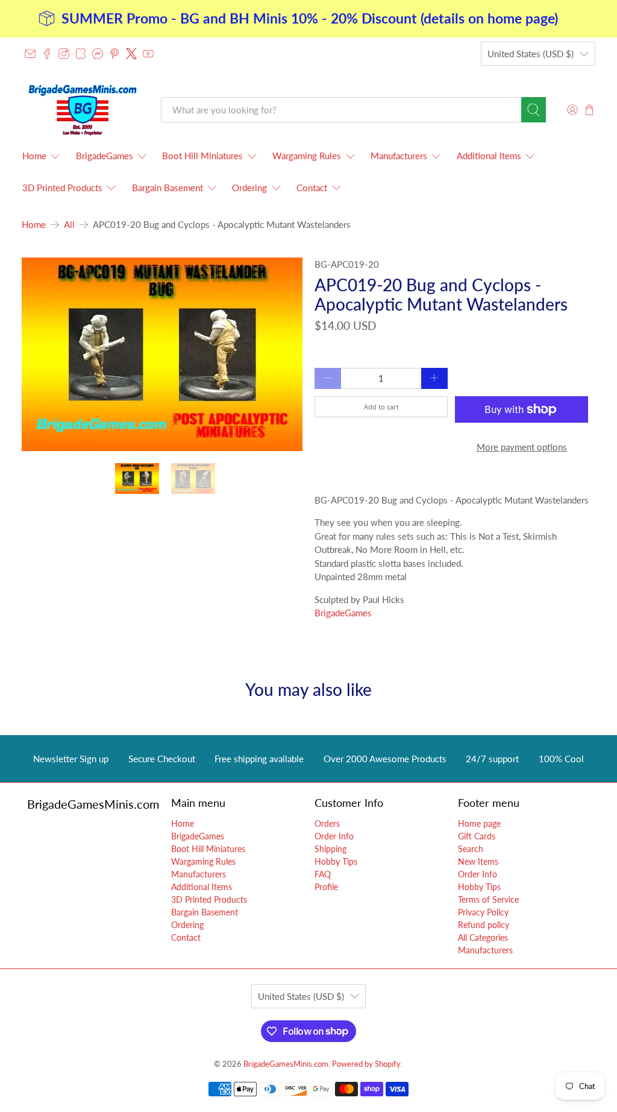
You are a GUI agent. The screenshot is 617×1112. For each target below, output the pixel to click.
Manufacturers (399, 155)
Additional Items (489, 155)
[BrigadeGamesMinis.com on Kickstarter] (80, 53)
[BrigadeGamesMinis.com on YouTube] (148, 53)
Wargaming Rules (306, 155)
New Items (478, 861)
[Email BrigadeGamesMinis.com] (30, 53)
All (69, 224)
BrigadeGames (104, 155)
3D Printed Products (62, 187)
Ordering (249, 187)
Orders (327, 823)
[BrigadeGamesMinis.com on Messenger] (97, 53)
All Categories (483, 937)
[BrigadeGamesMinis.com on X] (131, 53)
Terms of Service (488, 899)
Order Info (334, 836)
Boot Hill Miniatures (202, 155)
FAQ (323, 874)
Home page (479, 823)
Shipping (330, 849)
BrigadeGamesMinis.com (285, 1064)
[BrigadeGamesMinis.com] (82, 110)
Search (470, 849)
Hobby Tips (336, 861)
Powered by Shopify (366, 1064)
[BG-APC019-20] (162, 354)
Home (34, 155)
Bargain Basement (167, 187)
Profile (326, 887)
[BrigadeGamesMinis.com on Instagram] (63, 53)
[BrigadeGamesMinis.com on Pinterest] (114, 53)
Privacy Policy (483, 912)
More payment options (522, 446)
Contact (311, 187)
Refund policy (483, 925)
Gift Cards (476, 836)
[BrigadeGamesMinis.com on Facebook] (47, 53)
